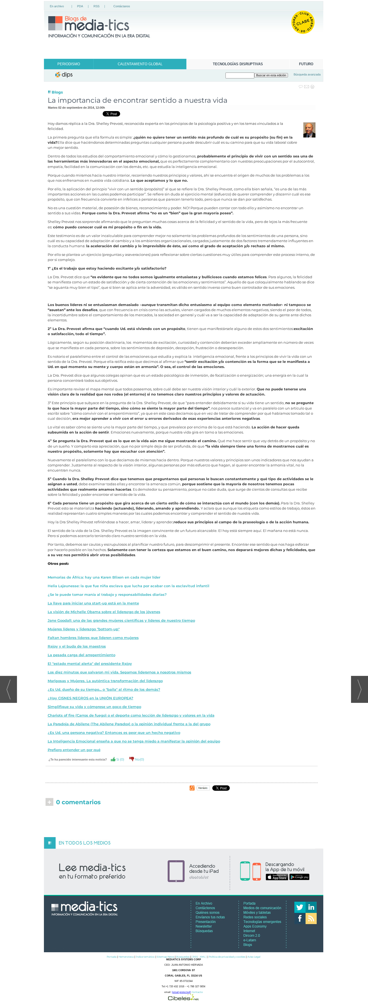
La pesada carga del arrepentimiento (81, 655)
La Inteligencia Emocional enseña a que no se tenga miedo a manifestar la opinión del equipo (134, 741)
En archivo (57, 6)
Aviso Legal (253, 956)
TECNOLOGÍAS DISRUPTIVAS (238, 64)
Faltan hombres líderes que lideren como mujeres (93, 638)
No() (139, 759)
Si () (120, 759)
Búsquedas (182, 956)
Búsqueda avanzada (307, 74)
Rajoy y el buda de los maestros (77, 646)
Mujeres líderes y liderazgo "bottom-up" (84, 629)
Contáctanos (121, 6)
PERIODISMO (68, 64)
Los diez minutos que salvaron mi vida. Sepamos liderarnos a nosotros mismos (119, 672)
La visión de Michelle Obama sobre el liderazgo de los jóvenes (104, 612)
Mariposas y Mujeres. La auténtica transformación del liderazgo (105, 681)
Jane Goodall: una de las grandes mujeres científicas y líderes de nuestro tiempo (121, 620)
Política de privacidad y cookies (227, 956)
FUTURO (306, 64)
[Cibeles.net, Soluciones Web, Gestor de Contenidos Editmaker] (183, 998)
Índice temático (145, 956)
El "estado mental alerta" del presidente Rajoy (90, 664)
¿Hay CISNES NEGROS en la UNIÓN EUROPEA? (90, 698)
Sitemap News (165, 956)
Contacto (197, 992)
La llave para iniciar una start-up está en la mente (93, 603)
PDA (80, 6)
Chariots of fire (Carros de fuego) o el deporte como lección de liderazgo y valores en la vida (131, 715)
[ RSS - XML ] (199, 956)
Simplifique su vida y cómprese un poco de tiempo (94, 707)
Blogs (57, 92)
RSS (96, 6)
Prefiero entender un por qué (74, 750)
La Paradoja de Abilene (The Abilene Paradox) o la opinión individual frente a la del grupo (129, 724)
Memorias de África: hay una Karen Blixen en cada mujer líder (104, 577)
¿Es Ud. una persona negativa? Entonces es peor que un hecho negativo (114, 733)
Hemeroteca (126, 956)
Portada (111, 956)
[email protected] (181, 992)
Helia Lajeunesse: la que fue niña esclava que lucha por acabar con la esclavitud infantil (128, 586)
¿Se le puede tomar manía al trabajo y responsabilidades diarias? (107, 595)
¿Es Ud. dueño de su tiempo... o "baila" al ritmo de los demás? (104, 689)
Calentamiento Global (140, 64)
